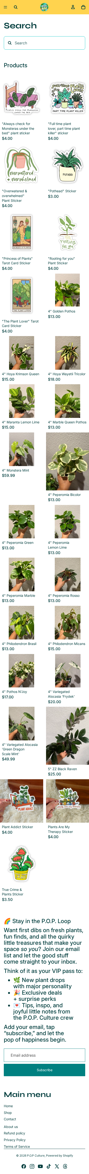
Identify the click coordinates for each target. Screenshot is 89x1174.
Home (8, 1106)
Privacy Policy (15, 1140)
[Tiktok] (49, 1166)
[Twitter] (57, 1166)
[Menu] (5, 7)
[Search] (15, 7)
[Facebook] (24, 1166)
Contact (10, 1119)
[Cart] (83, 7)
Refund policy (14, 1133)
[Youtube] (40, 1166)
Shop (8, 1113)
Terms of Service (17, 1146)
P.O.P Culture (36, 1155)
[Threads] (65, 1166)
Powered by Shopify (59, 1155)
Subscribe (44, 1070)
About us (11, 1127)
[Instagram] (32, 1166)
